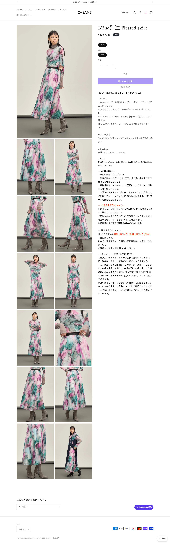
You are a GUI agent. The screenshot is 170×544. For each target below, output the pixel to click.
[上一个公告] (17, 2)
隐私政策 (56, 538)
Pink (103, 45)
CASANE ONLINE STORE (30, 538)
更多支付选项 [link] (125, 87)
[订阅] (58, 507)
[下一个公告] (152, 2)
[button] (21, 10)
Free (103, 55)
